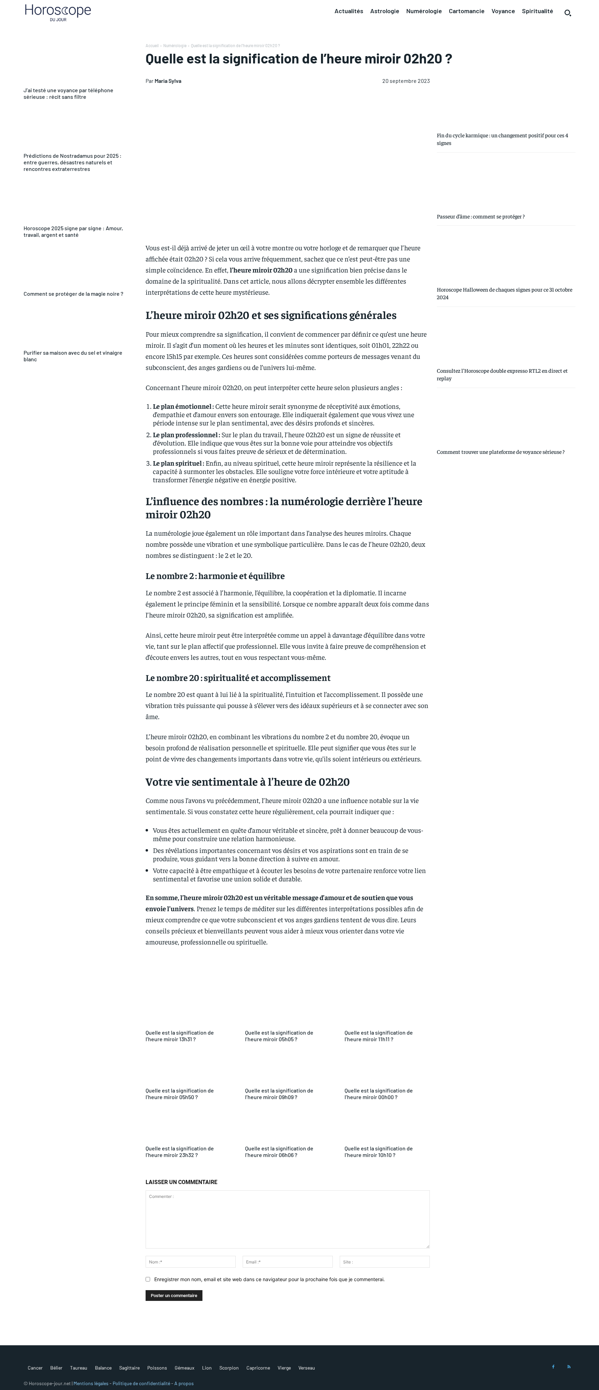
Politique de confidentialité (141, 1383)
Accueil (152, 45)
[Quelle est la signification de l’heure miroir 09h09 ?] (288, 1068)
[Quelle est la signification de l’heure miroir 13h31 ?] (188, 1010)
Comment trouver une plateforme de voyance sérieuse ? (501, 451)
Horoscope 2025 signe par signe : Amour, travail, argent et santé (73, 231)
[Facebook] (553, 1367)
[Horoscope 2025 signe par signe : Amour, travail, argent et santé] (76, 202)
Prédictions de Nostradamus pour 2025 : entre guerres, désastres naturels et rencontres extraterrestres (73, 162)
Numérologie (174, 45)
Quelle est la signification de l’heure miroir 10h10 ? (379, 1151)
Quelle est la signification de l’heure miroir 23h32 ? (180, 1151)
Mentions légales (90, 1383)
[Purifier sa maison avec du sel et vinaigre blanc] (76, 326)
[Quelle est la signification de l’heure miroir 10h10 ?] (387, 1126)
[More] (370, 976)
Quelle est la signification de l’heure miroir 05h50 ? (180, 1093)
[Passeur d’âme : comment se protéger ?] (506, 182)
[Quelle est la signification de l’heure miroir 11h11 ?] (387, 1010)
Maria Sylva (168, 80)
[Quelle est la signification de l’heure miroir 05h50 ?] (188, 1068)
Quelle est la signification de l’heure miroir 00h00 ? (379, 1093)
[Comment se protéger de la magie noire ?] (76, 267)
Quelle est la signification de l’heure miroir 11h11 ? (379, 1035)
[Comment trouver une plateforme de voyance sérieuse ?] (506, 417)
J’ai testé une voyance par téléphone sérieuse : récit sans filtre (68, 93)
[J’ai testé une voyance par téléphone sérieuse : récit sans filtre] (76, 64)
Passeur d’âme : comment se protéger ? (481, 216)
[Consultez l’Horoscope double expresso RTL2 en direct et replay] (506, 336)
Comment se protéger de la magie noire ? (73, 293)
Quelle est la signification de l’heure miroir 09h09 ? (279, 1093)
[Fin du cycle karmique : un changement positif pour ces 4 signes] (506, 101)
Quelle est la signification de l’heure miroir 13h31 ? (180, 1035)
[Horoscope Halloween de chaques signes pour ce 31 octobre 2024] (506, 255)
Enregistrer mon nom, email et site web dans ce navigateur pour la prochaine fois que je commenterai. (269, 1279)
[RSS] (569, 1367)
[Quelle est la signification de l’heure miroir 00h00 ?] (387, 1068)
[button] (567, 12)
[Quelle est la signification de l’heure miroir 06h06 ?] (288, 1126)
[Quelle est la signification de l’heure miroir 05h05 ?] (288, 1010)
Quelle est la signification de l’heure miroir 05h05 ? (279, 1035)
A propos (184, 1383)
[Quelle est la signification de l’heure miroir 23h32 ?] (188, 1126)
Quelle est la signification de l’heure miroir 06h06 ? (279, 1151)
